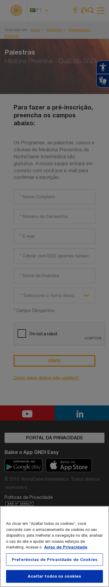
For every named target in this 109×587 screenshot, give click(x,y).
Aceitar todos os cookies (54, 576)
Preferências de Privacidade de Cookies (54, 559)
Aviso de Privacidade (66, 547)
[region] (54, 546)
